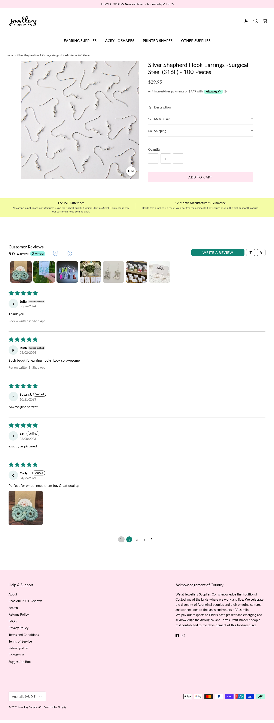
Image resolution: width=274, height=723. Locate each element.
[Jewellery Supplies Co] (23, 21)
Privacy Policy (18, 628)
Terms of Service (20, 641)
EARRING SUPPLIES (80, 40)
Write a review (218, 252)
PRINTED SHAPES (158, 40)
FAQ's (13, 621)
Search (13, 608)
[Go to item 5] (113, 272)
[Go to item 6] (136, 272)
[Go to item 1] (21, 272)
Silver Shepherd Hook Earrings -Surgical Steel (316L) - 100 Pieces (53, 55)
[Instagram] (183, 635)
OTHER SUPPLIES (195, 40)
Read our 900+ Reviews (25, 601)
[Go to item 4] (90, 272)
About (13, 594)
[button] (26, 508)
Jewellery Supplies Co (30, 707)
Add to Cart (200, 177)
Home (9, 55)
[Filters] (250, 252)
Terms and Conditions (24, 635)
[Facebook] (177, 635)
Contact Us (16, 655)
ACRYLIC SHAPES (119, 40)
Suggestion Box (20, 662)
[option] (80, 120)
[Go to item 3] (67, 272)
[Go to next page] (152, 539)
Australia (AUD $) (24, 696)
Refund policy (18, 648)
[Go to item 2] (44, 272)
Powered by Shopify (55, 707)
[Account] (245, 21)
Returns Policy (19, 614)
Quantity (154, 149)
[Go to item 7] (159, 272)
